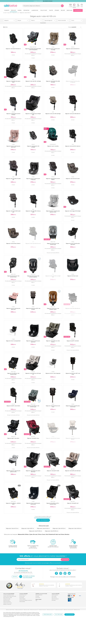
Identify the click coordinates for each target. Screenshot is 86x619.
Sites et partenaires (39, 594)
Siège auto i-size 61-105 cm (43, 528)
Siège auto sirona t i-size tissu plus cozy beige (53, 49)
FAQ (36, 600)
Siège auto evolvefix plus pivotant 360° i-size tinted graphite (33, 49)
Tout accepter (70, 614)
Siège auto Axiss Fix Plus (10, 609)
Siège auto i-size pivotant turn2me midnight (13, 114)
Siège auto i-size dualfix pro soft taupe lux (33, 374)
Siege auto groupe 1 (42, 609)
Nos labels (37, 596)
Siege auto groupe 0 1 (59, 609)
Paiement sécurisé (71, 593)
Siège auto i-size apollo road (72, 503)
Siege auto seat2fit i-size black (73, 340)
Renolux (67, 534)
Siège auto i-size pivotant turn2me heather (53, 179)
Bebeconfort (21, 534)
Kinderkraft (51, 534)
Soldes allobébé (22, 601)
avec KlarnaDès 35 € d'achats (32, 547)
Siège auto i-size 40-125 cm (59, 528)
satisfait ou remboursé (53, 546)
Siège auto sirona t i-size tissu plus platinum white (53, 211)
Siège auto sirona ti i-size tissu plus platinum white (13, 471)
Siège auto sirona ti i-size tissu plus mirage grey (73, 82)
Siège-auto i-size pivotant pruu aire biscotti (73, 439)
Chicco (40, 534)
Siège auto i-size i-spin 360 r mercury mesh (33, 211)
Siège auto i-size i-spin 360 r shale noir (72, 146)
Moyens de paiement (7, 601)
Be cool (35, 534)
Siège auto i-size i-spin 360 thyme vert (33, 243)
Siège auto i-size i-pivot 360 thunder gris (13, 211)
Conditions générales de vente (8, 594)
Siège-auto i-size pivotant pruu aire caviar (53, 406)
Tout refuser (58, 614)
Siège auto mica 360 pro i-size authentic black (13, 374)
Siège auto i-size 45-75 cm (12, 528)
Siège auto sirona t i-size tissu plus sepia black (33, 341)
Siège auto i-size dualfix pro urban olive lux (53, 341)
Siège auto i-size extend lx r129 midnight (33, 147)
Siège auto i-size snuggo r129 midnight (72, 210)
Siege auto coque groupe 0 (68, 609)
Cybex (31, 534)
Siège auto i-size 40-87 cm (27, 528)
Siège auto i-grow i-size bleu (53, 146)
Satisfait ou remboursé (7, 604)
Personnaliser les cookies (7, 597)
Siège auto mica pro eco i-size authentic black (13, 276)
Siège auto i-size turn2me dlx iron (72, 48)
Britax (27, 534)
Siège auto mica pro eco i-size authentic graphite (33, 276)
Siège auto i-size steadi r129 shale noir (13, 48)
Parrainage (53, 600)
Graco (43, 534)
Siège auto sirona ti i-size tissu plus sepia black (73, 244)
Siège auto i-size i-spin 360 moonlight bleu (52, 276)
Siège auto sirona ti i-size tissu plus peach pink (13, 309)
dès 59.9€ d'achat (13, 546)
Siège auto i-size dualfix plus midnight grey (33, 114)
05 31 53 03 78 (73, 548)
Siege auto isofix (26, 609)
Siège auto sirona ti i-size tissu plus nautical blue (73, 406)
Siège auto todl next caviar (72, 275)
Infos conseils (54, 596)
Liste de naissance (55, 594)
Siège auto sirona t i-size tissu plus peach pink (13, 147)
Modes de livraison (6, 600)
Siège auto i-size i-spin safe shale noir (72, 308)
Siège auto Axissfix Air (19, 609)
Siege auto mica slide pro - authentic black (13, 504)
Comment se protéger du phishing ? (25, 600)
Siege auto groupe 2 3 (50, 609)
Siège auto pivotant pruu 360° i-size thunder (33, 309)
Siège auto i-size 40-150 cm (74, 528)
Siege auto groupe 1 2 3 (34, 609)
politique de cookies (10, 616)
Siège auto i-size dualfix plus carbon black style (33, 471)
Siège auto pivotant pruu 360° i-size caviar (73, 374)
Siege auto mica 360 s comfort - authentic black (52, 504)
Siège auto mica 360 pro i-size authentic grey (33, 406)
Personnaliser (47, 614)
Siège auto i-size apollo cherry (33, 438)
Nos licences (38, 597)
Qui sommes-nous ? (22, 594)
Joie (47, 534)
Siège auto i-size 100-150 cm (51, 531)
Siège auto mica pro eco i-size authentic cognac (53, 309)
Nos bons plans (22, 596)
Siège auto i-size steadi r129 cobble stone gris (53, 82)
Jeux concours (54, 597)
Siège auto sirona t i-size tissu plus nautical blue (33, 504)
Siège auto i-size (77, 609)
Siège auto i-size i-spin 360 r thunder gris (13, 179)
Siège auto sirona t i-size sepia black (13, 340)
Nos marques (21, 597)
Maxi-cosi (58, 534)
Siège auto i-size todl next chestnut (13, 243)
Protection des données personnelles (9, 596)
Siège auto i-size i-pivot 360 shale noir (72, 113)
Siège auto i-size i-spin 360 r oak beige (33, 81)
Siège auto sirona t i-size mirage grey (53, 373)
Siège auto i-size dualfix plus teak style (72, 470)
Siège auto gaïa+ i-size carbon (13, 438)
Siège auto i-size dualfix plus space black (13, 82)
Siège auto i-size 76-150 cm (35, 531)
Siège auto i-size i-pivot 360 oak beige (52, 113)
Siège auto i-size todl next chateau (53, 438)
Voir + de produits (43, 520)
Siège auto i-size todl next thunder (73, 178)
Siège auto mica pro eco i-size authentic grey (53, 244)
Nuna (62, 534)
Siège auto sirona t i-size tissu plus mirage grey (33, 179)
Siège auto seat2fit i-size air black (13, 405)
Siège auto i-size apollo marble (53, 470)
